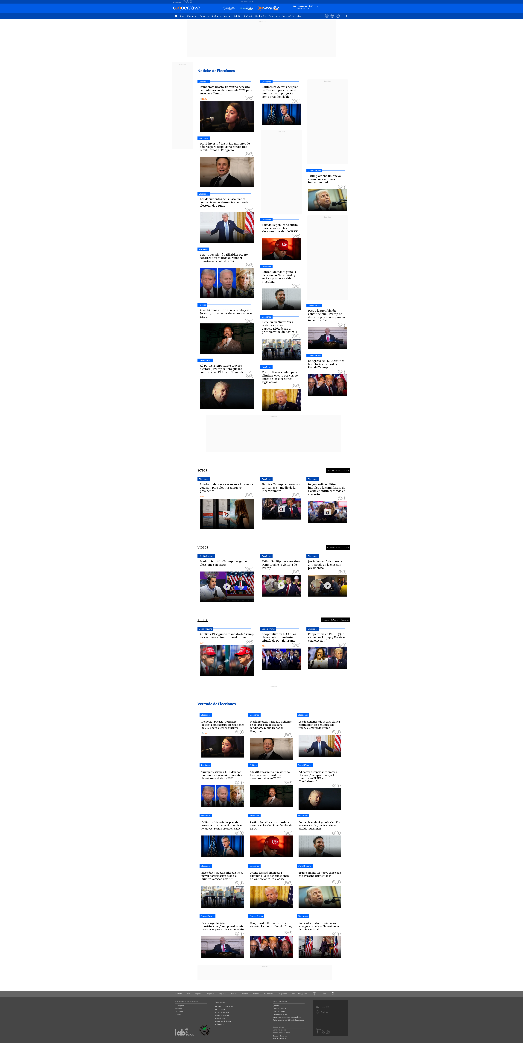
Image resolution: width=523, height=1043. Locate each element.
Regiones (216, 16)
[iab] (184, 1038)
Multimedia (260, 16)
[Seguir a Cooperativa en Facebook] (184, 2)
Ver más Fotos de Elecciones (338, 470)
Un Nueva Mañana (222, 1012)
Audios (202, 620)
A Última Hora (220, 1024)
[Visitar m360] (332, 18)
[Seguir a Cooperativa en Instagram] (191, 2)
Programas (274, 16)
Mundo (227, 16)
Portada (178, 994)
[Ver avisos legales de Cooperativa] (327, 18)
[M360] (325, 994)
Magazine (192, 16)
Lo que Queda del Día (223, 1021)
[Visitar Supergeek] (338, 18)
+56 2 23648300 (280, 1038)
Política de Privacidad (280, 1014)
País (182, 16)
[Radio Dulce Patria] (229, 8)
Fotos (202, 470)
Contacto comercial (280, 1008)
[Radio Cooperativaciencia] (246, 8)
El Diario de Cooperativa (224, 1006)
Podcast (248, 16)
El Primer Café (220, 1009)
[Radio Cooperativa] (268, 8)
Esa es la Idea (220, 1018)
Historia (178, 1014)
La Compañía (179, 1006)
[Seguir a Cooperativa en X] (187, 2)
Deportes (204, 16)
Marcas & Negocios (291, 16)
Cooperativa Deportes (223, 1015)
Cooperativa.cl (278, 1027)
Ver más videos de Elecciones (338, 547)
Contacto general (279, 1011)
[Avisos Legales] (314, 994)
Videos (202, 547)
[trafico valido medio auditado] (204, 1034)
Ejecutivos (178, 1008)
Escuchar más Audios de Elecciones (336, 620)
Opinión (237, 16)
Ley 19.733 (179, 1011)
